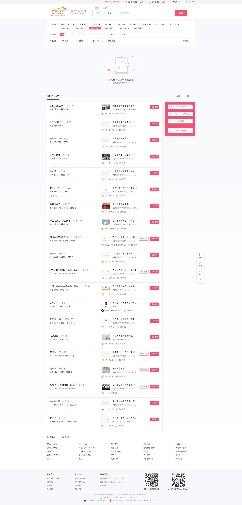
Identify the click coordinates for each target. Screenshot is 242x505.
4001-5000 (122, 25)
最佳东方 (125, 495)
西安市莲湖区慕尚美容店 (123, 155)
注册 (141, 2)
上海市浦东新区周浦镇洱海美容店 (125, 319)
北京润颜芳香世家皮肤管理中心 (125, 171)
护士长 (178, 455)
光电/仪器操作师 (149, 448)
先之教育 (140, 495)
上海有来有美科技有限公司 (124, 188)
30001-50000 (94, 28)
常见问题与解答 (80, 478)
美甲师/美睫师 (116, 451)
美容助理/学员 (181, 448)
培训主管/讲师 (84, 444)
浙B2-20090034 (105, 498)
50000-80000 (109, 28)
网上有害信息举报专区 (147, 501)
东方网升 (98, 495)
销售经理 (146, 444)
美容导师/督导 (52, 444)
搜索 (181, 13)
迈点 (145, 495)
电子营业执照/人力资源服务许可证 (124, 501)
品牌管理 (50, 451)
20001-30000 (80, 28)
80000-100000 (124, 28)
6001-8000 (147, 25)
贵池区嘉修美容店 (120, 204)
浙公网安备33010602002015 (96, 501)
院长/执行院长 (148, 459)
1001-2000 (83, 25)
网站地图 (78, 489)
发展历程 (50, 486)
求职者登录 (155, 2)
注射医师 (114, 459)
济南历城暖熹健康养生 (122, 336)
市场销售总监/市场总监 (87, 451)
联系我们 (103, 485)
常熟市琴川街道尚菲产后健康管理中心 (125, 221)
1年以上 (70, 34)
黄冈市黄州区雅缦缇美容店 (124, 385)
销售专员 (114, 444)
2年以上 (81, 34)
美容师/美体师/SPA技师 (87, 448)
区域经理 (179, 444)
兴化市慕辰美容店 (120, 138)
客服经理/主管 (52, 448)
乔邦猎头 (132, 495)
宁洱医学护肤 (118, 369)
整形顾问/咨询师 (53, 455)
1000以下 (71, 25)
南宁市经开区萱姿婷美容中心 (125, 352)
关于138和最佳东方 (53, 478)
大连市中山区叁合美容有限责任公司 (125, 106)
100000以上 (138, 28)
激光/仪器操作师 (85, 455)
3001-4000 (109, 25)
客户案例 (50, 489)
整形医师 (50, 459)
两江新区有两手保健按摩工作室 (125, 303)
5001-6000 (134, 25)
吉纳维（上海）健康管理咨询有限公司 (125, 418)
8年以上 (114, 34)
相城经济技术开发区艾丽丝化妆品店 (125, 401)
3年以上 (92, 34)
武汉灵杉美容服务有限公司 (124, 270)
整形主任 (82, 459)
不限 (62, 25)
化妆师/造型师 (181, 451)
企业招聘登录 (132, 2)
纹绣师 (145, 451)
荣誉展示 (50, 482)
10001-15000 (174, 25)
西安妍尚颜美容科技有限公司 (125, 286)
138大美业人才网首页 (112, 2)
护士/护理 (146, 455)
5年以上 (103, 34)
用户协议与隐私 (80, 482)
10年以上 (125, 34)
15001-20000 (65, 28)
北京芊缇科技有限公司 (122, 254)
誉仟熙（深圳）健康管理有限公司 (125, 237)
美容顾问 (114, 448)
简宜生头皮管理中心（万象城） (125, 122)
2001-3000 (96, 25)
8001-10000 (160, 25)
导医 (112, 455)
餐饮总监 (179, 459)
